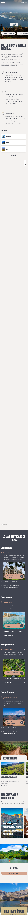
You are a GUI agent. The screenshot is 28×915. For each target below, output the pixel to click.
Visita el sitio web (13, 873)
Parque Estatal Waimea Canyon (10, 698)
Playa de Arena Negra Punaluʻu (13, 631)
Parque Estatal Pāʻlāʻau (10, 728)
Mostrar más (13, 155)
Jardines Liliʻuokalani (10, 582)
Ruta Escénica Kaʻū (9, 682)
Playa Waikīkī (7, 602)
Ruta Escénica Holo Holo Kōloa (13, 678)
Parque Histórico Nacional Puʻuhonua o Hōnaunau (11, 587)
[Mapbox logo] (4, 524)
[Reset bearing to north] (25, 165)
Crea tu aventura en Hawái (15, 878)
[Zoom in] (25, 161)
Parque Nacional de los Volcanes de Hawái (10, 733)
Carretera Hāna (8, 649)
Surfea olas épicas (9, 33)
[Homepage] (3, 3)
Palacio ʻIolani (7, 553)
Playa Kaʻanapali (8, 635)
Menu (22, 2)
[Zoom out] (25, 163)
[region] (14, 342)
